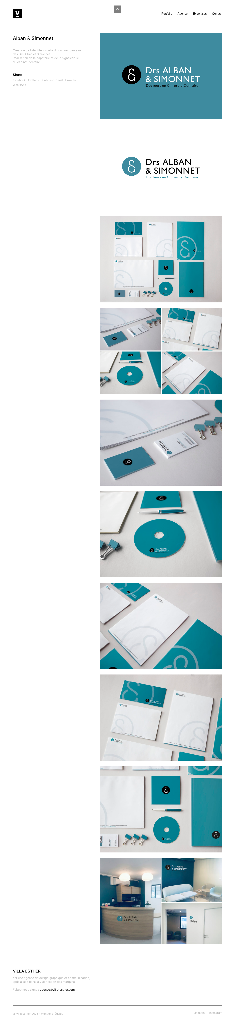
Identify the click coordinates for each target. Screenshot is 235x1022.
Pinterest (48, 80)
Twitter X (33, 80)
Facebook (19, 80)
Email (59, 80)
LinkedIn (70, 80)
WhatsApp (19, 85)
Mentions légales (52, 1013)
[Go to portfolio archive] (117, 1018)
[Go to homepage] (17, 13)
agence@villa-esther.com (57, 989)
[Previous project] (109, 1018)
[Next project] (126, 1018)
